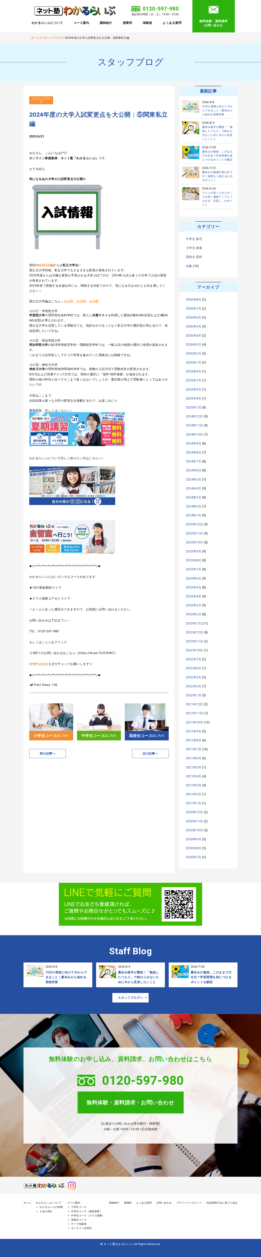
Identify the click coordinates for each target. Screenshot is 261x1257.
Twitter (42, 664)
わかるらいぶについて (47, 23)
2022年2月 (193, 686)
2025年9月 (193, 371)
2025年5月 (193, 389)
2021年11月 (194, 713)
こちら (46, 642)
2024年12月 (194, 416)
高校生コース (79, 1219)
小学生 (190, 248)
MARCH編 (46, 265)
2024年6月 (193, 470)
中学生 (190, 239)
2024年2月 (193, 506)
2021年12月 (194, 704)
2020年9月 (193, 839)
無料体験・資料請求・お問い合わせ (130, 1102)
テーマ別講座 (79, 1223)
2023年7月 (193, 569)
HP (31, 664)
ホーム (27, 1202)
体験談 (147, 23)
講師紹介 (106, 23)
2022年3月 (193, 677)
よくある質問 (172, 23)
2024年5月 (193, 479)
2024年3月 (193, 497)
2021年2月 (193, 794)
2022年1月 (193, 695)
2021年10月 (194, 722)
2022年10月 (194, 650)
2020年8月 (193, 848)
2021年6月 (193, 758)
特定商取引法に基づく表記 (222, 1202)
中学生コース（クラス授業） (88, 1215)
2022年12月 (194, 632)
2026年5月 (193, 326)
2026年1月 (193, 362)
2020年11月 (194, 821)
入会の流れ (46, 1211)
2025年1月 (193, 407)
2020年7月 (193, 857)
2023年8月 (193, 560)
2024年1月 (193, 515)
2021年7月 (193, 749)
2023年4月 (193, 596)
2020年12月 (194, 812)
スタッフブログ (41, 100)
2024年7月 (193, 461)
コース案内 (81, 23)
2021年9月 (193, 731)
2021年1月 (193, 803)
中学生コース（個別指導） (86, 1211)
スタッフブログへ (130, 997)
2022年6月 (193, 668)
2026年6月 (193, 317)
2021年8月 (193, 740)
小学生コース (79, 1207)
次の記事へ (150, 753)
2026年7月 (193, 308)
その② (81, 301)
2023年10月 (194, 542)
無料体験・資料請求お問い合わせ (213, 23)
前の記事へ (47, 753)
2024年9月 (193, 443)
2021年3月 (193, 785)
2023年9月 (193, 551)
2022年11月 (194, 641)
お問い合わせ (164, 1202)
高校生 (190, 257)
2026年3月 (193, 344)
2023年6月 (193, 578)
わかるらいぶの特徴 (51, 1207)
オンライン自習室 (81, 1228)
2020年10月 (194, 830)
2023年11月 (194, 533)
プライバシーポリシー (189, 1202)
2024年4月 (193, 488)
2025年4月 (193, 398)
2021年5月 (193, 767)
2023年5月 (193, 587)
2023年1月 (193, 623)
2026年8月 (193, 299)
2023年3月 (193, 605)
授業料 (127, 23)
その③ (93, 301)
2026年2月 (193, 353)
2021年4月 (193, 776)
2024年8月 (193, 452)
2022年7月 (193, 659)
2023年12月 (194, 524)
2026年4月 (193, 335)
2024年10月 (194, 434)
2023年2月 (193, 614)
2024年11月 (194, 425)
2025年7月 (193, 380)
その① (68, 301)
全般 (189, 266)
